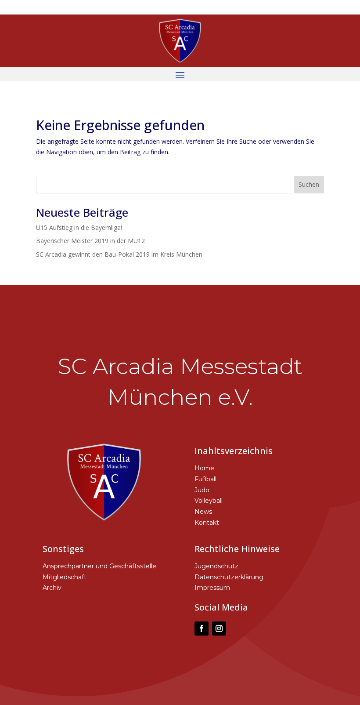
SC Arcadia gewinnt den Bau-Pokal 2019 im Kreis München (119, 254)
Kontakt (206, 523)
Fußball (205, 479)
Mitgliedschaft (64, 577)
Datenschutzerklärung (228, 577)
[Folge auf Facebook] (201, 628)
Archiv (52, 588)
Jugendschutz (216, 566)
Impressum (212, 588)
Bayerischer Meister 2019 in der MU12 (90, 240)
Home (204, 468)
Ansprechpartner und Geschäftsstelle (99, 566)
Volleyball (208, 501)
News (203, 512)
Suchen (309, 184)
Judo (201, 490)
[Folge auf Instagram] (219, 628)
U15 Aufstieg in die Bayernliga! (79, 227)
